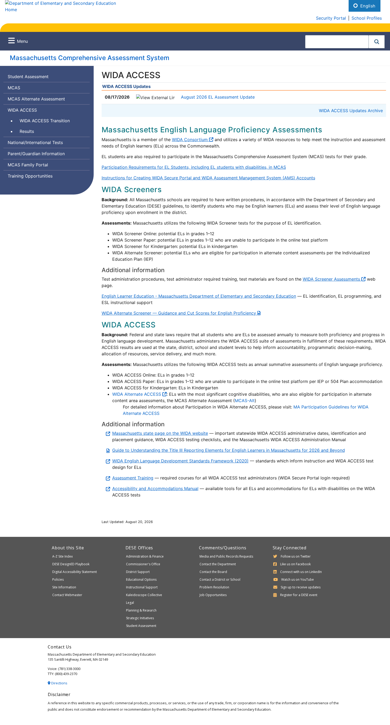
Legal (130, 602)
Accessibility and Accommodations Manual (155, 488)
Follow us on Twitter (296, 556)
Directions (58, 683)
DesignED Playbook (70, 564)
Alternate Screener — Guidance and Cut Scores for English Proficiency (179, 313)
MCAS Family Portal (28, 164)
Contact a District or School (220, 579)
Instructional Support (142, 587)
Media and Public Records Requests (226, 556)
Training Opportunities (30, 176)
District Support (138, 572)
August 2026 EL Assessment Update (218, 97)
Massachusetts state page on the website (160, 433)
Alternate (139, 394)
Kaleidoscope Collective (144, 595)
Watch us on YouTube (297, 579)
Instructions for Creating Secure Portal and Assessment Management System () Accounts (208, 177)
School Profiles (367, 18)
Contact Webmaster (67, 595)
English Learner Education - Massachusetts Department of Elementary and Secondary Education (199, 296)
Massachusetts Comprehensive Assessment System (89, 58)
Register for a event (298, 595)
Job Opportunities (213, 595)
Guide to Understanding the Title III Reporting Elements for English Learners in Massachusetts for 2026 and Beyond (228, 450)
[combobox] (337, 41)
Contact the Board (213, 572)
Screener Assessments (332, 279)
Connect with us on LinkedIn (301, 572)
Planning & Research (141, 610)
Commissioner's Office (143, 564)
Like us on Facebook (295, 564)
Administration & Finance (145, 556)
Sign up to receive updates (300, 587)
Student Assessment (28, 76)
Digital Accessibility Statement (74, 572)
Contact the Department (218, 564)
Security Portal (331, 18)
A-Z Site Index (62, 556)
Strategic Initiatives (140, 618)
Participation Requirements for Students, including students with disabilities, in (194, 167)
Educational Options (141, 579)
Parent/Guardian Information (36, 153)
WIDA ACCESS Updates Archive (351, 110)
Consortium (190, 139)
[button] (377, 41)
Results (27, 131)
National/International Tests (35, 142)
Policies (58, 579)
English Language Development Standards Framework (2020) (180, 460)
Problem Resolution (214, 587)
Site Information (64, 587)
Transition (44, 122)
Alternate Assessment (36, 100)
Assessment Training (132, 477)
